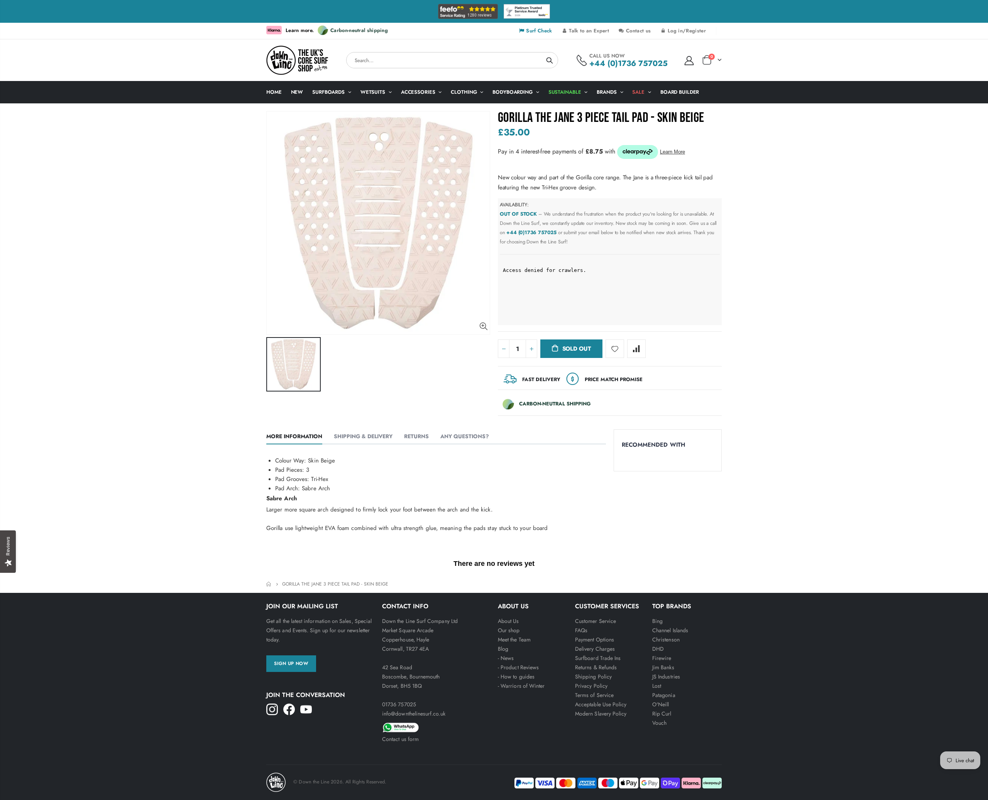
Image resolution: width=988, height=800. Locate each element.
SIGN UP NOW (291, 663)
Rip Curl (662, 713)
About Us (508, 621)
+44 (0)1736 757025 (628, 63)
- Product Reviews (518, 667)
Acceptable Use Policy (600, 704)
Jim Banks (663, 667)
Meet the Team (514, 639)
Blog (503, 649)
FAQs (581, 630)
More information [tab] (294, 436)
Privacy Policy (591, 686)
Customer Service (595, 621)
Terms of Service (594, 695)
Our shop (509, 630)
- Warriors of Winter (521, 686)
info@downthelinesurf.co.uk (413, 713)
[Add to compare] (636, 348)
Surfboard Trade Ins (598, 658)
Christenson (666, 639)
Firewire (662, 658)
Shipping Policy (593, 676)
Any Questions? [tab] (464, 436)
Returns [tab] (416, 436)
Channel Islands (670, 630)
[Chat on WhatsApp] (436, 726)
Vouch (659, 723)
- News (506, 658)
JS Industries (666, 676)
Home (269, 584)
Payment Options (594, 639)
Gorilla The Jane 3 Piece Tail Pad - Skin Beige (601, 118)
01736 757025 (399, 704)
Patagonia (663, 695)
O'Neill (660, 704)
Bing (657, 621)
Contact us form (400, 739)
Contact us (637, 30)
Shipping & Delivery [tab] (363, 436)
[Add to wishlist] (615, 348)
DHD (658, 649)
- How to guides (516, 676)
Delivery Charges (595, 649)
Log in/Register (686, 30)
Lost (656, 686)
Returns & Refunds (596, 667)
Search (549, 60)
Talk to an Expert (588, 30)
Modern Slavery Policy (600, 713)
